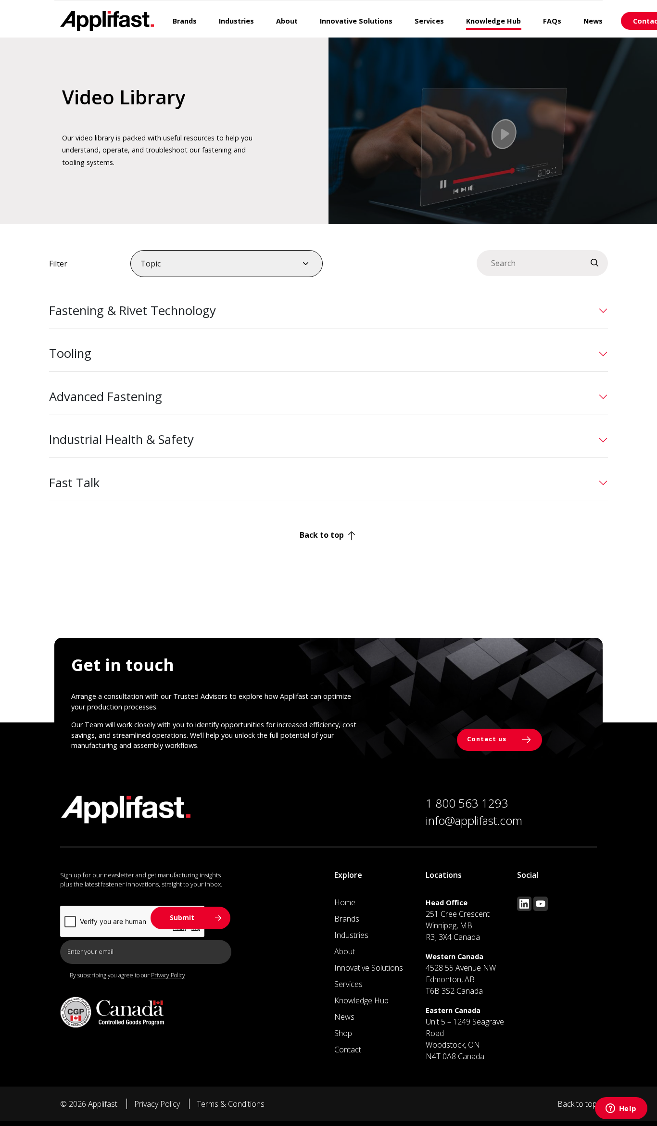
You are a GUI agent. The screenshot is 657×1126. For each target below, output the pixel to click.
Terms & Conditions (231, 1104)
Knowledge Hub (361, 1000)
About (344, 951)
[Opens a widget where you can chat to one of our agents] (620, 1109)
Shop (343, 1033)
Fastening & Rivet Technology (132, 310)
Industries (351, 935)
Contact (347, 1049)
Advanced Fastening (105, 396)
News (344, 1017)
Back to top (323, 535)
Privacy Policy (168, 975)
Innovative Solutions (368, 967)
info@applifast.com (474, 820)
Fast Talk (74, 482)
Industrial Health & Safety (121, 439)
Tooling (70, 353)
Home (344, 902)
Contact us (487, 739)
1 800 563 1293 (467, 803)
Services (348, 984)
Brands (346, 918)
